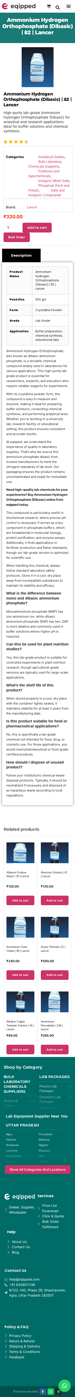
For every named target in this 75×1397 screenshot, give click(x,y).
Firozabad (45, 1134)
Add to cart (37, 227)
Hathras (11, 1139)
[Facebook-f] (43, 1391)
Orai (41, 1156)
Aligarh (43, 1145)
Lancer (32, 207)
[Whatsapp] (51, 1391)
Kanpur (10, 1161)
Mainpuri (44, 1150)
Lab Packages (54, 1077)
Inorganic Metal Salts (53, 181)
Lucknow (12, 1150)
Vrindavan (12, 1145)
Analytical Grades (51, 157)
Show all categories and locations (38, 1169)
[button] (58, 7)
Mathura (44, 1139)
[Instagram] (58, 1391)
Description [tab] (21, 255)
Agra (9, 1134)
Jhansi (43, 1161)
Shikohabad (13, 1156)
